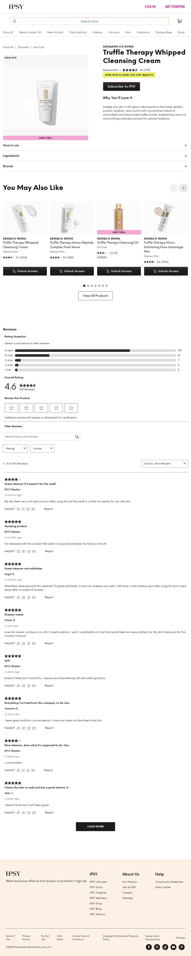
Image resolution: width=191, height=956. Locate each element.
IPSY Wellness (98, 898)
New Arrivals (55, 32)
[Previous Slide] (173, 188)
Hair (128, 32)
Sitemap (127, 898)
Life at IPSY (129, 887)
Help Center (163, 887)
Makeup (98, 32)
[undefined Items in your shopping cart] (179, 21)
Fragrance (143, 32)
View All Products (95, 295)
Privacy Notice (26, 938)
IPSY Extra (96, 887)
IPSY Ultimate (98, 881)
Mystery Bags (164, 32)
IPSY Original (98, 892)
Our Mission (129, 881)
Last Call (38, 47)
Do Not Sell (45, 938)
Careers (127, 892)
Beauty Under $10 (30, 32)
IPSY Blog (95, 909)
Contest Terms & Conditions (80, 938)
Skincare (114, 32)
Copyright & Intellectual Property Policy (120, 938)
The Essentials (78, 32)
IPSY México (97, 914)
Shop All (8, 32)
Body (181, 32)
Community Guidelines (169, 881)
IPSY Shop (96, 903)
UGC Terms (60, 938)
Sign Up (81, 881)
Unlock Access (27, 271)
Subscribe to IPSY (121, 86)
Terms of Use (10, 938)
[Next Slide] (183, 188)
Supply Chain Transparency (152, 938)
